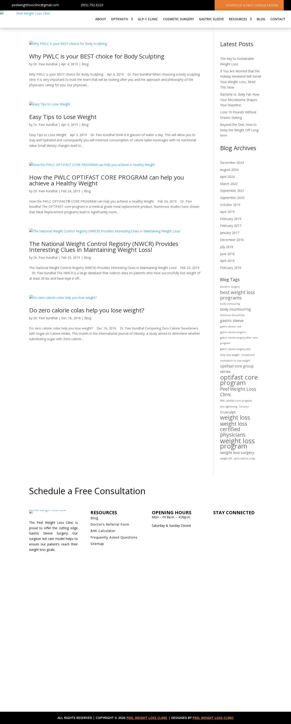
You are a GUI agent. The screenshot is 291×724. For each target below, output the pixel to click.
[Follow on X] (175, 6)
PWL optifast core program (236, 400)
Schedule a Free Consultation (252, 5)
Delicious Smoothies (232, 315)
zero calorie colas (244, 458)
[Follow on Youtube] (193, 6)
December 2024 (232, 162)
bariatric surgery (230, 286)
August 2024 (229, 169)
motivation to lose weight (235, 360)
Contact (277, 19)
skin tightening (228, 406)
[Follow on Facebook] (166, 6)
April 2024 (227, 177)
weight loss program (237, 443)
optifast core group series (237, 369)
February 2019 (230, 219)
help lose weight (229, 355)
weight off (226, 458)
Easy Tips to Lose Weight (63, 117)
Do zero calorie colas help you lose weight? (86, 310)
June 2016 (227, 254)
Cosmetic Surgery (178, 19)
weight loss (235, 417)
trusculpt (228, 412)
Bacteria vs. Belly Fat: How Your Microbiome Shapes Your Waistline (239, 99)
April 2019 (227, 212)
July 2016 (226, 247)
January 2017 (229, 232)
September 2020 (232, 197)
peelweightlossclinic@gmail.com (35, 5)
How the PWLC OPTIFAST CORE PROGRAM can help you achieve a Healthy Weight (106, 180)
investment (248, 355)
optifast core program (239, 380)
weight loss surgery (237, 452)
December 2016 (232, 240)
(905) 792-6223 (92, 5)
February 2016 (230, 268)
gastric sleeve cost (230, 326)
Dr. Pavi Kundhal (45, 64)
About (100, 19)
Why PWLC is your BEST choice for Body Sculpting (96, 56)
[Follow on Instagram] (184, 6)
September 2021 (232, 190)
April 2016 (227, 260)
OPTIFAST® (119, 19)
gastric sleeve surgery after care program (239, 340)
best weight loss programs (237, 295)
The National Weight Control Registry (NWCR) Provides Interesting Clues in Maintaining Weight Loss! (103, 247)
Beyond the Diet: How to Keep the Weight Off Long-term (239, 130)
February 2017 (230, 225)
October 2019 (230, 205)
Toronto (244, 406)
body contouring (230, 303)
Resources (238, 19)
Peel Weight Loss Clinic (238, 391)
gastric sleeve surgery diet (235, 349)
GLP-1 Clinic (148, 19)
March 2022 (229, 184)
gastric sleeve (231, 320)
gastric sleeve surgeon (233, 332)
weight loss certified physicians (233, 429)
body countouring (235, 309)
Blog (261, 19)
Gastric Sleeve (211, 19)
